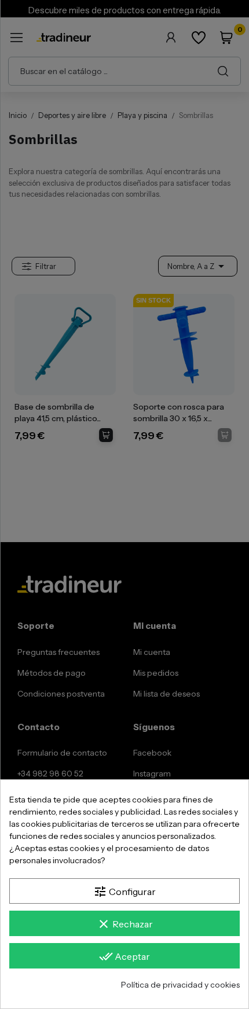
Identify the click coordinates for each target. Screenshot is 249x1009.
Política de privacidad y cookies (180, 984)
